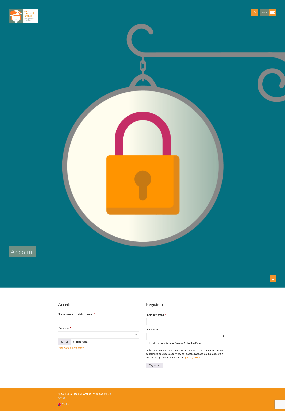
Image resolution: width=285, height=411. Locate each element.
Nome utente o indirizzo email (82, 314)
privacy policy (193, 357)
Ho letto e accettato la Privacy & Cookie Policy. (175, 343)
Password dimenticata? (71, 348)
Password (70, 328)
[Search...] (254, 12)
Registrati (154, 365)
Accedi (64, 342)
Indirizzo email (161, 314)
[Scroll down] (273, 278)
